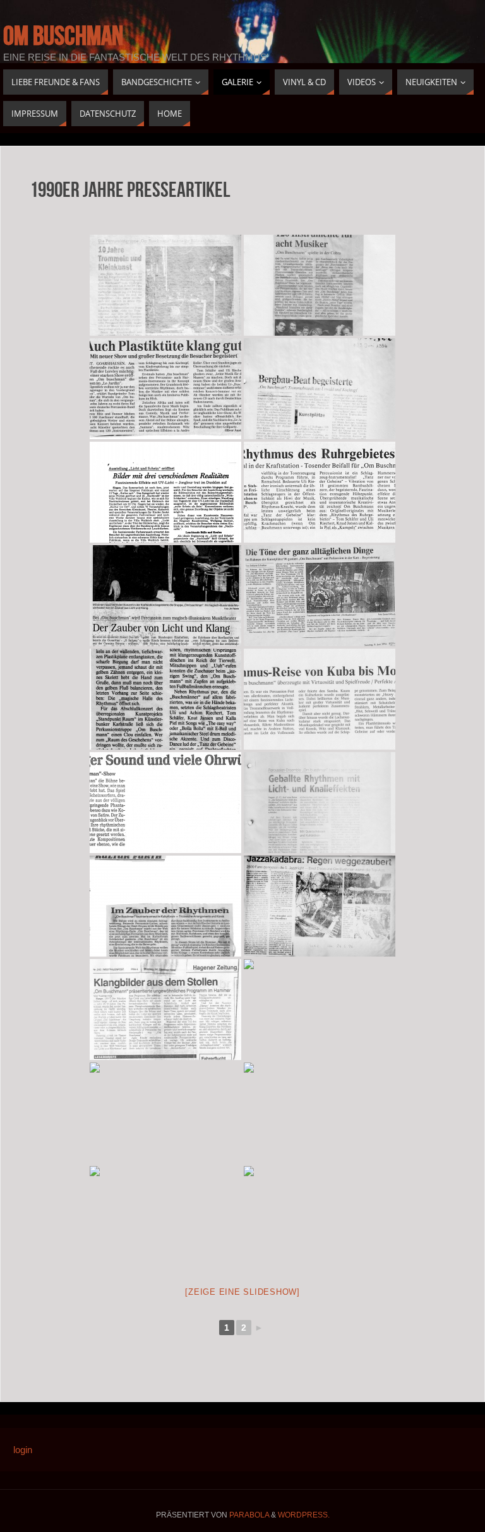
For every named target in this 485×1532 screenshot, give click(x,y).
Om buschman (63, 35)
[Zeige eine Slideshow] (242, 1292)
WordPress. (304, 1515)
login (22, 1449)
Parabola (249, 1515)
